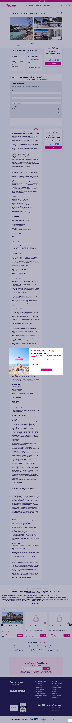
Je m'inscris (46, 370)
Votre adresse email (36, 362)
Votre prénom (35, 357)
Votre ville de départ (51, 357)
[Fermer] (61, 349)
